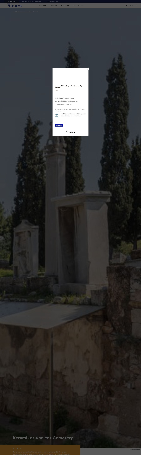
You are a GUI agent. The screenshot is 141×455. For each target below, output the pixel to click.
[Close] (88, 69)
